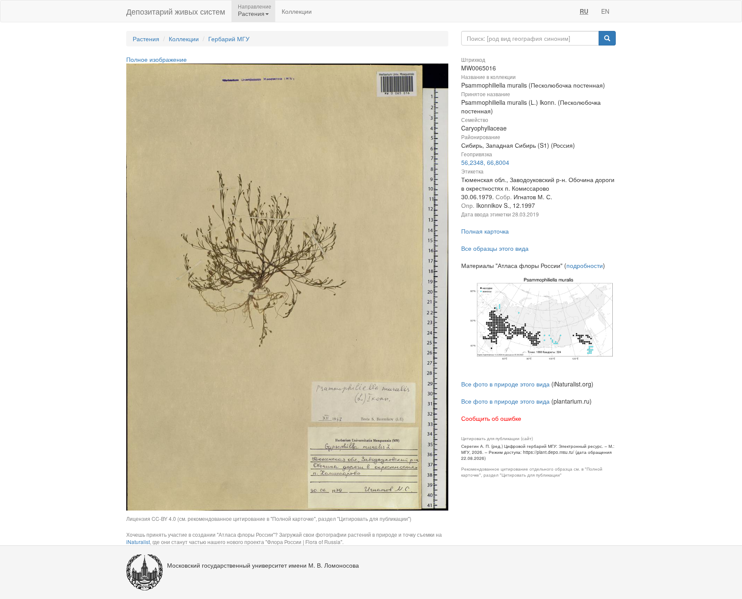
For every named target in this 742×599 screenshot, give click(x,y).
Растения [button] (251, 13)
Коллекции (297, 11)
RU (584, 11)
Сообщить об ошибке (491, 418)
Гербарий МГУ (228, 38)
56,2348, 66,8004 (485, 162)
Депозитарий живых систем (175, 11)
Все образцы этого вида (495, 248)
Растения (146, 38)
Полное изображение (156, 59)
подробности (584, 265)
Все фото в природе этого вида (505, 384)
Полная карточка (485, 231)
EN (605, 11)
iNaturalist (138, 541)
